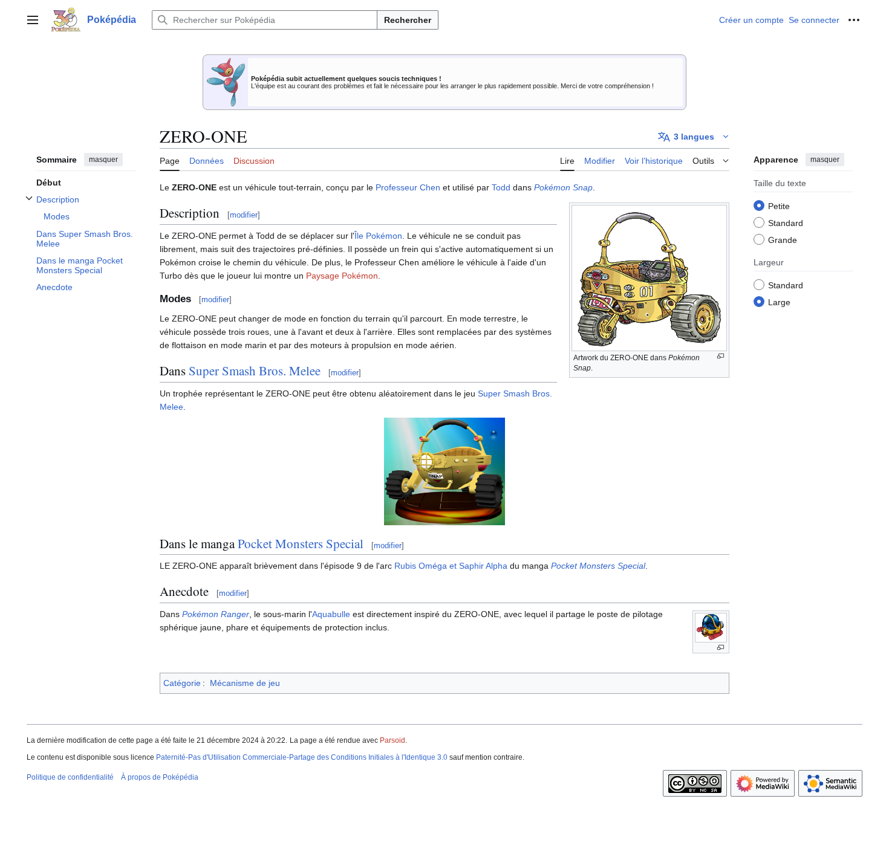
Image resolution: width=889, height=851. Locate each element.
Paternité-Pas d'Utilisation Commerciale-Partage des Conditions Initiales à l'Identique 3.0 (302, 757)
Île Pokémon (378, 236)
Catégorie (182, 683)
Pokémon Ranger (215, 614)
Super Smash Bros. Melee (255, 370)
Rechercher (407, 20)
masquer (103, 159)
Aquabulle (331, 614)
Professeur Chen (408, 187)
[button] (32, 20)
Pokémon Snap (563, 187)
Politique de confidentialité (70, 777)
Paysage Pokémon (342, 275)
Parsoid (392, 740)
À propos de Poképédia (159, 777)
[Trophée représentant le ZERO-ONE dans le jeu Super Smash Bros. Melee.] (444, 470)
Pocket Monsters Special (300, 543)
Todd (501, 187)
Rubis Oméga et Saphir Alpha (450, 566)
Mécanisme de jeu (245, 683)
